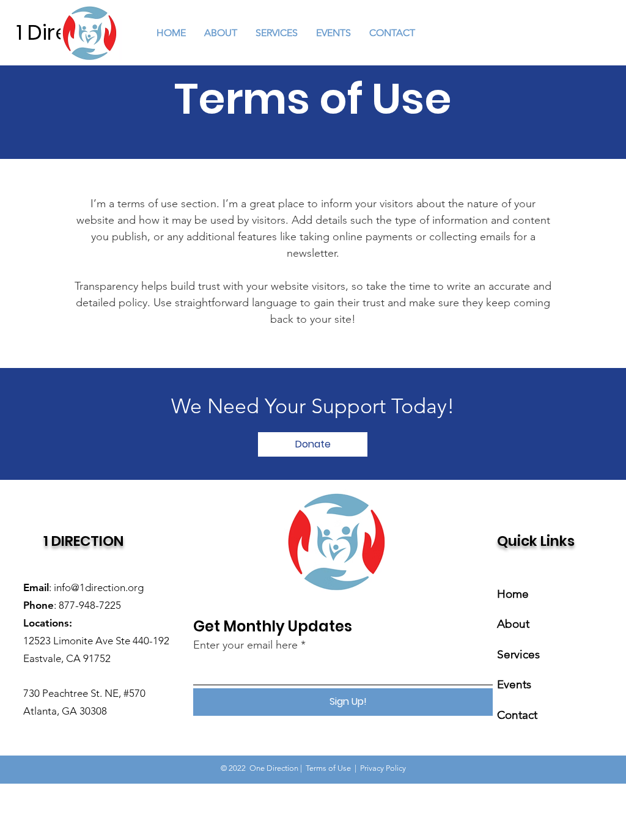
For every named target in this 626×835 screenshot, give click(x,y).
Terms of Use (328, 768)
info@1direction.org (99, 587)
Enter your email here (245, 644)
